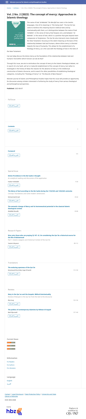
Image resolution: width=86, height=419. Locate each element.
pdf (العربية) (14, 106)
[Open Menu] (7, 2)
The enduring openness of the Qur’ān (21, 267)
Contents (11, 126)
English (9, 381)
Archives (16, 8)
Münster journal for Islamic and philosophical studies (28, 2)
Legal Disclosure (17, 394)
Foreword (11, 151)
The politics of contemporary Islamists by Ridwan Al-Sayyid (29, 310)
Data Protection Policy (32, 394)
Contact (7, 394)
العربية (9, 384)
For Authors (10, 365)
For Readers (10, 362)
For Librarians (11, 368)
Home (9, 8)
